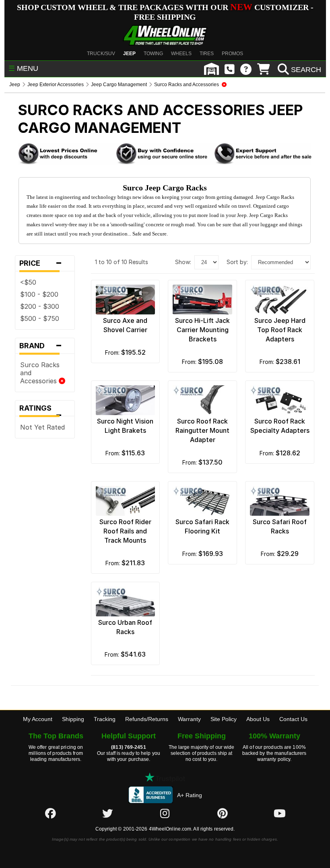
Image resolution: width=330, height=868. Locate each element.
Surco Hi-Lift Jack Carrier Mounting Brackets (202, 329)
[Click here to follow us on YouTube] (280, 813)
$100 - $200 (39, 294)
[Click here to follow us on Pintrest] (222, 813)
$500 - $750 (39, 318)
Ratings (40, 410)
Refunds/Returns (146, 719)
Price (40, 263)
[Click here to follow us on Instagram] (165, 813)
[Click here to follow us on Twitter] (107, 813)
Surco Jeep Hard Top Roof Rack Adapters (279, 329)
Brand (40, 346)
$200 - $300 (39, 306)
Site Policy (223, 719)
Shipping (73, 719)
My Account (37, 719)
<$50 (28, 282)
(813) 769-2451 (128, 747)
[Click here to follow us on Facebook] (50, 813)
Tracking (105, 719)
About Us (258, 719)
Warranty (189, 719)
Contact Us (293, 719)
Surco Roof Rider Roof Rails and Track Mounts (125, 531)
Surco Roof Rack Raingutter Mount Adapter (202, 430)
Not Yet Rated (42, 427)
